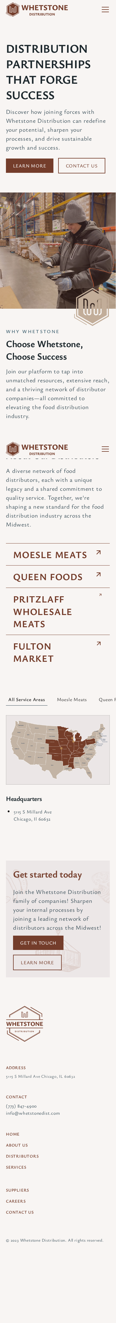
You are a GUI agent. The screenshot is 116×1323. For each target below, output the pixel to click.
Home (13, 1134)
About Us (17, 1145)
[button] (104, 9)
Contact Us (82, 165)
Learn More (29, 165)
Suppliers (17, 1190)
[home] (37, 9)
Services (16, 1167)
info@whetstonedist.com (33, 1113)
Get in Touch (38, 943)
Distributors (22, 1156)
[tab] (26, 699)
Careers (16, 1201)
